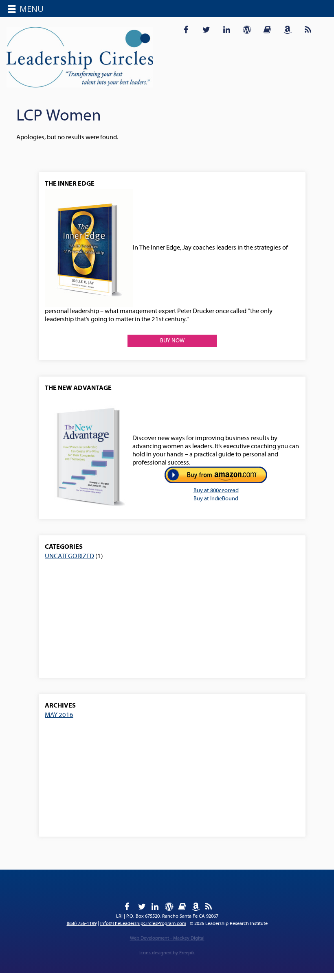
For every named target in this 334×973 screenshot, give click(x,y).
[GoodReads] (267, 29)
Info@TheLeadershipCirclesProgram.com (143, 923)
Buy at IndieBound (215, 498)
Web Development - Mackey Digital (167, 938)
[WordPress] (247, 29)
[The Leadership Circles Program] (80, 57)
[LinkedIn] (226, 29)
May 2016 (59, 715)
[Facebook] (186, 29)
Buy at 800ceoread (216, 490)
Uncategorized (69, 556)
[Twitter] (206, 29)
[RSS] (308, 29)
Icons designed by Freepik (167, 952)
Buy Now (172, 340)
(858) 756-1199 (82, 923)
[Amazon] (287, 29)
